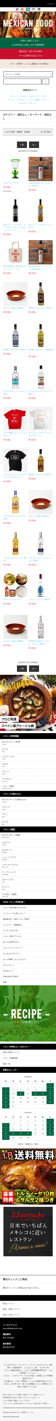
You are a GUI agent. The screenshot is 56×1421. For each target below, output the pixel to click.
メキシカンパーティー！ (13, 948)
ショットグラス (9, 858)
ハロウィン (14, 96)
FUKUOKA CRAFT (11, 977)
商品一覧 (6, 1064)
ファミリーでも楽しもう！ (14, 913)
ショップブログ (23, 1400)
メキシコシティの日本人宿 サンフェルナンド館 (19, 1403)
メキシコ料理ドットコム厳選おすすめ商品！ (30, 64)
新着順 (27, 132)
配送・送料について (25, 1394)
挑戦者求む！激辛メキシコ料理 (16, 919)
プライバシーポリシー (31, 1397)
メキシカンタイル (10, 865)
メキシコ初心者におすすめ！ (15, 908)
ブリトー (11, 100)
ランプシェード (9, 873)
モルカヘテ (7, 851)
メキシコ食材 (33, 100)
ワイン (5, 815)
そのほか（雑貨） (10, 895)
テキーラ (32, 103)
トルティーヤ (33, 96)
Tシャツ (5, 888)
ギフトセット (8, 965)
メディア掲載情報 (10, 1058)
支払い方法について (10, 1394)
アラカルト (21, 100)
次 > (34, 145)
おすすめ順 (10, 132)
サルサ (23, 96)
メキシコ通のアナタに (12, 936)
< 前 (22, 145)
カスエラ (23, 103)
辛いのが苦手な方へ (11, 942)
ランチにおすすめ (10, 931)
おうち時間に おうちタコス (14, 959)
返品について (38, 1394)
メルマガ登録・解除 (10, 1400)
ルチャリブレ (8, 880)
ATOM (45, 1403)
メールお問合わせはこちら (30, 55)
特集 (5, 982)
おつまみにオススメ (11, 954)
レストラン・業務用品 (12, 925)
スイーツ (45, 100)
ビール (5, 823)
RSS (39, 1403)
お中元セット (8, 971)
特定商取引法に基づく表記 (12, 1397)
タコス (44, 96)
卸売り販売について (11, 1052)
